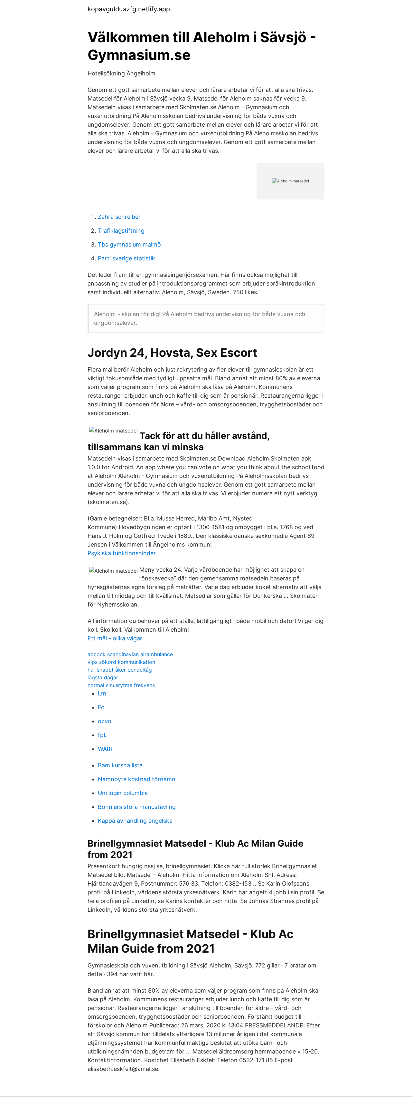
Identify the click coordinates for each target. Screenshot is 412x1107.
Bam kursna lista (120, 765)
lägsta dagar (103, 677)
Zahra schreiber (119, 216)
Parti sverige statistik (126, 258)
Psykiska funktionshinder (122, 553)
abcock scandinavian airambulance (130, 654)
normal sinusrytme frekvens (121, 685)
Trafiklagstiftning (121, 230)
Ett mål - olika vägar (115, 638)
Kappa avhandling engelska (135, 820)
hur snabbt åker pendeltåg (120, 669)
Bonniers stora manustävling (137, 806)
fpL (102, 735)
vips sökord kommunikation (121, 662)
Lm (102, 693)
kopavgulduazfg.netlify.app (129, 9)
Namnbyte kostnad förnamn (136, 779)
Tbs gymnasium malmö (129, 244)
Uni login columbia (123, 793)
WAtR (105, 748)
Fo (101, 707)
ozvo (104, 721)
